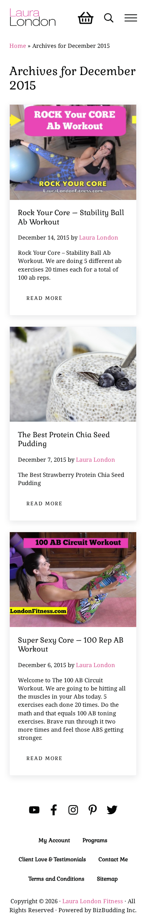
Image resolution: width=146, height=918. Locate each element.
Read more (48, 299)
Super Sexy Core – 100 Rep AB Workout (70, 645)
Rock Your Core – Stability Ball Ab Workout (71, 217)
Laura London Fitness (92, 901)
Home (17, 45)
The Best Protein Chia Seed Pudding (64, 439)
